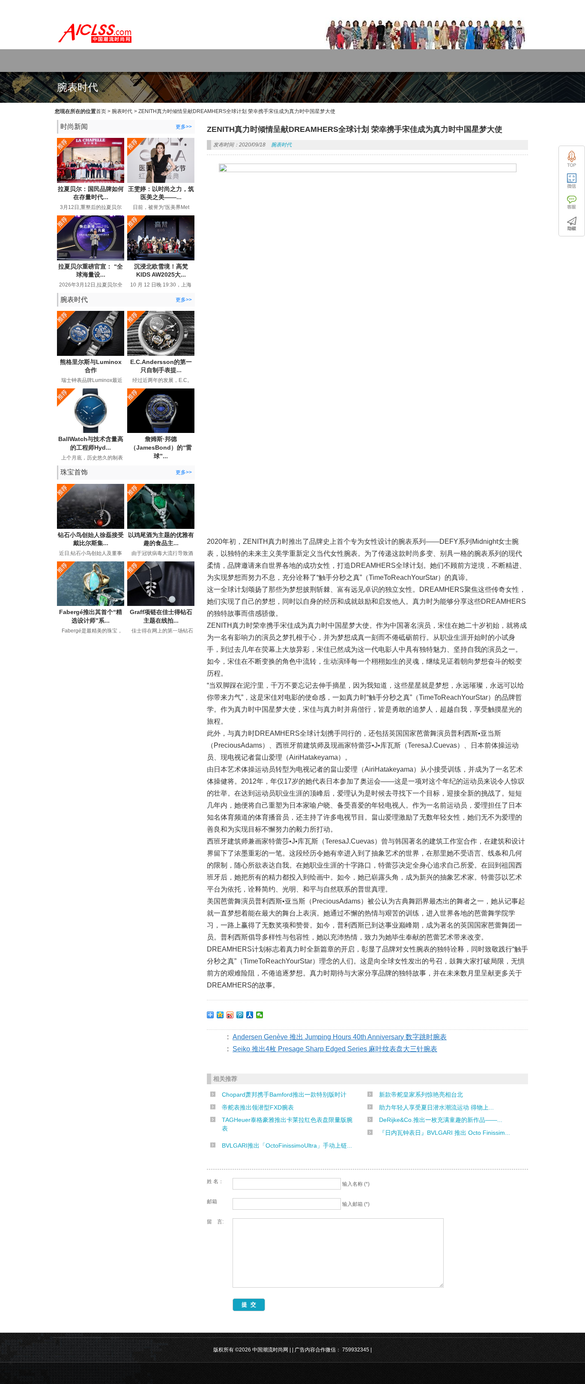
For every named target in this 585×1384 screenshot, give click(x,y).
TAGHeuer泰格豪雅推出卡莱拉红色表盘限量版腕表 (287, 1124)
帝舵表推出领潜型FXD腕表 (258, 1107)
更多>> (184, 127)
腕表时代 (122, 111)
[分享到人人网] (250, 1014)
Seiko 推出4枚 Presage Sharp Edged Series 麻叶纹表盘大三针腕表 (335, 1049)
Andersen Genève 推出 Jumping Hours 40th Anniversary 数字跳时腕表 (340, 1037)
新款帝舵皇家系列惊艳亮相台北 (421, 1094)
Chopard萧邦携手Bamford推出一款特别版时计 (284, 1094)
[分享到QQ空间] (220, 1014)
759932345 (355, 1350)
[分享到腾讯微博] (240, 1014)
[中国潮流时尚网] (95, 45)
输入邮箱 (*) (356, 1204)
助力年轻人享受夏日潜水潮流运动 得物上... (436, 1107)
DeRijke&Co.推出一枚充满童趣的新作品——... (440, 1119)
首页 (101, 111)
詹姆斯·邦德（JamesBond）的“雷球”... (161, 447)
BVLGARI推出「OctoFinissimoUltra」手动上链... (287, 1145)
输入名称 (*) (356, 1184)
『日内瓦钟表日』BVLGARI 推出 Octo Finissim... (444, 1132)
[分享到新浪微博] (230, 1014)
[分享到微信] (259, 1014)
